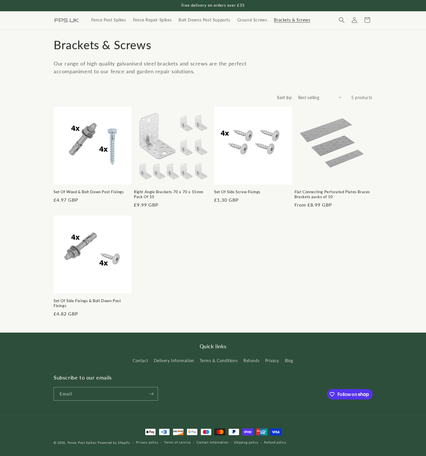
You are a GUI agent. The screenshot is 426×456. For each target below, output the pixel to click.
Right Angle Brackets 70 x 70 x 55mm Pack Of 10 (168, 194)
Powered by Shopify (114, 442)
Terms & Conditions (219, 360)
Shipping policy (246, 442)
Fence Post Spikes (82, 442)
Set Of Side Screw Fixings (237, 191)
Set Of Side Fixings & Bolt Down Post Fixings (87, 303)
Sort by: (284, 97)
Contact (140, 360)
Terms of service (177, 442)
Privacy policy (147, 442)
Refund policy (275, 442)
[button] (341, 20)
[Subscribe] (151, 394)
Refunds (251, 360)
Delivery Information (174, 360)
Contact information (212, 442)
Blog (289, 360)
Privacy (272, 360)
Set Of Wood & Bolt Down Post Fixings (89, 191)
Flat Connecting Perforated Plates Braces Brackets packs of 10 (332, 194)
